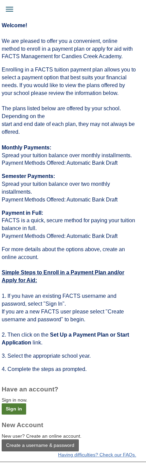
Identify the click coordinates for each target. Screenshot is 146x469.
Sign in (14, 408)
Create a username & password (40, 445)
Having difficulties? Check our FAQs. (97, 454)
